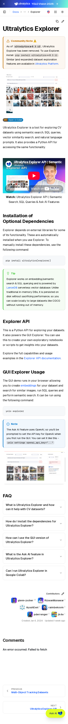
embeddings (28, 385)
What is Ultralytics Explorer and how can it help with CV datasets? (30, 507)
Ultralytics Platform (46, 63)
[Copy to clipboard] (61, 259)
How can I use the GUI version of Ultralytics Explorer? (27, 540)
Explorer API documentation (42, 358)
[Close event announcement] (3, 3)
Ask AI (53, 713)
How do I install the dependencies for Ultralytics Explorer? (31, 523)
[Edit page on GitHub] (62, 21)
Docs (16, 12)
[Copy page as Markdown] (57, 21)
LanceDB (11, 287)
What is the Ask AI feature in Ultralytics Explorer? (25, 556)
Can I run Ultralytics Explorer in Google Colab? (26, 573)
